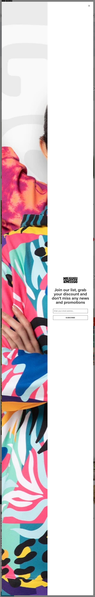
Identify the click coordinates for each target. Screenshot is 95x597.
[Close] (89, 6)
